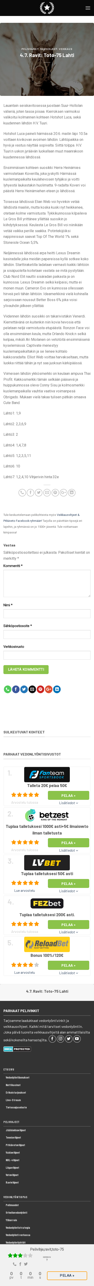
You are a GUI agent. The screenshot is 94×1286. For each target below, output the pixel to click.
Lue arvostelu (24, 890)
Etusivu (8, 1069)
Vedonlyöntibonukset (17, 1077)
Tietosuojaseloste (16, 1107)
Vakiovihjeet (13, 1152)
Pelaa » (67, 1275)
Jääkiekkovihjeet (16, 1130)
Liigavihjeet (12, 1167)
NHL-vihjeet (12, 1160)
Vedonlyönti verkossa (18, 1235)
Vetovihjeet (12, 1175)
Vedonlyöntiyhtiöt (16, 1242)
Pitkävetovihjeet (15, 1145)
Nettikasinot (13, 1085)
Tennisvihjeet (13, 1137)
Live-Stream (13, 1100)
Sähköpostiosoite (17, 626)
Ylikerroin (11, 1220)
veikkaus (65, 48)
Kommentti (13, 566)
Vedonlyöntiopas (15, 1197)
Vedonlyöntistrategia (18, 1227)
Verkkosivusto (13, 647)
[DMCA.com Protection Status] (17, 1048)
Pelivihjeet (30, 48)
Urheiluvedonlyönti (16, 1212)
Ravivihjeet (48, 48)
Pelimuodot (12, 1205)
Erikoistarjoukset (16, 1092)
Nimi (8, 605)
